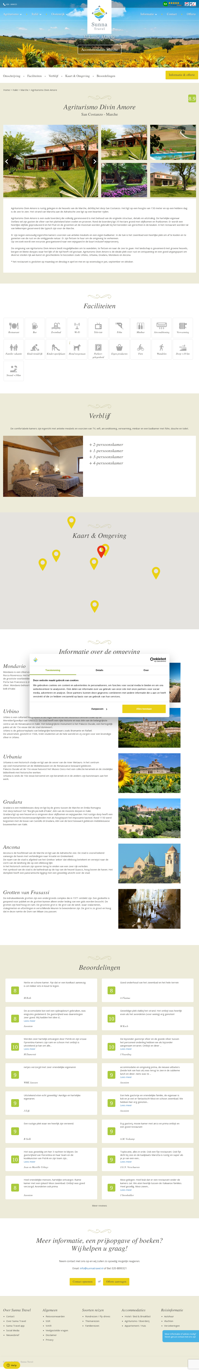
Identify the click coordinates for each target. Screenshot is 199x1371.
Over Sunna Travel (17, 1309)
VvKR (48, 1325)
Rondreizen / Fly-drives (97, 1316)
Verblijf (53, 76)
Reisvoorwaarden (55, 1316)
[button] (94, 564)
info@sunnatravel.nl (91, 1268)
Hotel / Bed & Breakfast (138, 1316)
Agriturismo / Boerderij (137, 1321)
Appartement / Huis (135, 1325)
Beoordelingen (106, 76)
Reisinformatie (172, 1309)
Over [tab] (146, 670)
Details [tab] (99, 670)
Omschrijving (11, 76)
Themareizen (92, 1321)
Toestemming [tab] (52, 670)
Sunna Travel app (15, 1325)
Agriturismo (11, 14)
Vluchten (168, 1321)
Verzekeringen (172, 1325)
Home (6, 89)
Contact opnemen (83, 1281)
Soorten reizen (93, 1309)
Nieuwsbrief (12, 1335)
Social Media (12, 1330)
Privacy (49, 1339)
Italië (35, 14)
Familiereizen (92, 1325)
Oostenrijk (58, 14)
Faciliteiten (34, 76)
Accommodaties (133, 1309)
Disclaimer (51, 1335)
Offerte (191, 14)
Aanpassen (97, 708)
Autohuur (169, 1316)
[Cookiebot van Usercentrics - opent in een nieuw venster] (152, 660)
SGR (48, 1321)
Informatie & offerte (182, 75)
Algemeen (50, 1309)
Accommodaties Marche (99, 49)
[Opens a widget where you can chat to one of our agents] (11, 1365)
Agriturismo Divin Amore (44, 89)
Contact (172, 14)
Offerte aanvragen (116, 1281)
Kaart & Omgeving (77, 76)
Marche (24, 89)
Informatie (147, 14)
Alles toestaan (144, 708)
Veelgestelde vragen (57, 1330)
